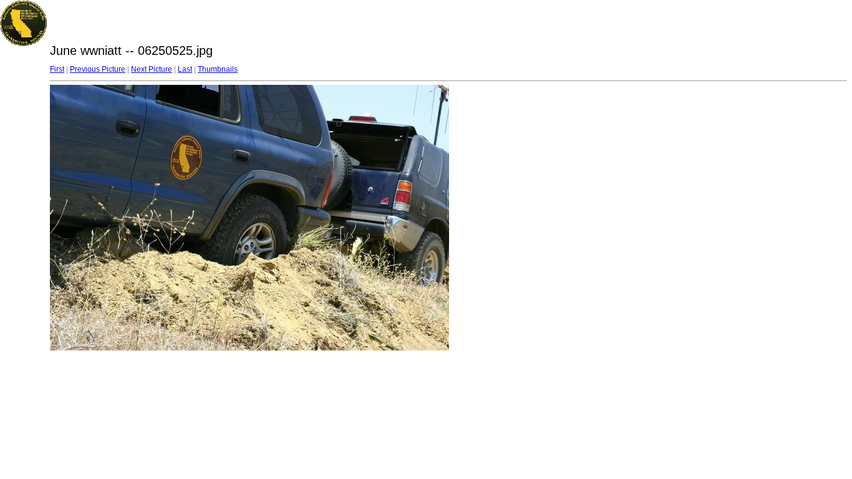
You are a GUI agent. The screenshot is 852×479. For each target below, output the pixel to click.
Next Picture (151, 69)
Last (185, 69)
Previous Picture (97, 69)
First (57, 69)
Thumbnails (218, 69)
